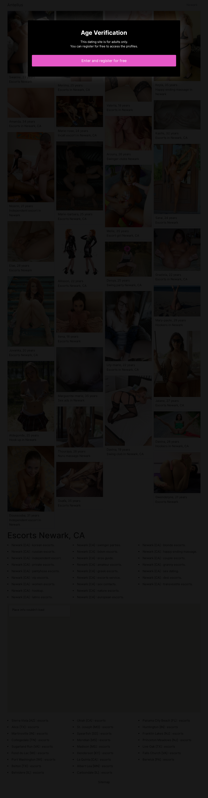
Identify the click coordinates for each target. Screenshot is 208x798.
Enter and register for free (104, 61)
